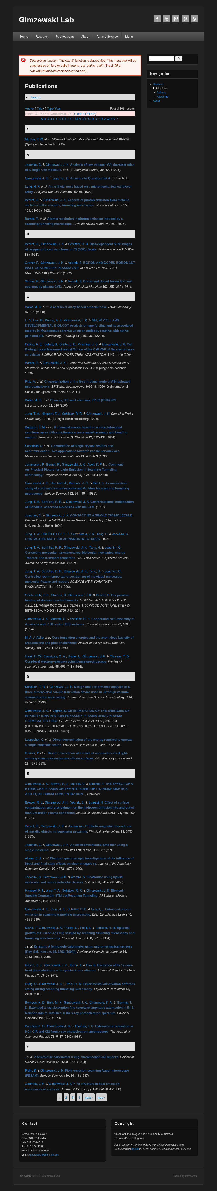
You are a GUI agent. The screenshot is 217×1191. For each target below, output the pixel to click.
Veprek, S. (75, 262)
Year (57, 108)
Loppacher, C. (34, 739)
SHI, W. (97, 320)
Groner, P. (32, 262)
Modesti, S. (58, 618)
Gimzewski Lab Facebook (157, 18)
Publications (65, 36)
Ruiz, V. (30, 381)
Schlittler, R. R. (78, 244)
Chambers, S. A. (101, 1002)
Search (35, 97)
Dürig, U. (31, 983)
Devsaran (191, 1176)
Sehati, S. (51, 344)
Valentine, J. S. (88, 344)
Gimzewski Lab (51, 1176)
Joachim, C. (33, 164)
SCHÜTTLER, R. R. (56, 533)
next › (89, 1097)
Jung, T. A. (32, 413)
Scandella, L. (34, 445)
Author (29, 108)
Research (42, 36)
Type (50, 108)
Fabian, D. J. (33, 965)
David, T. (31, 927)
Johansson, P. (35, 464)
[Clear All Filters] (84, 113)
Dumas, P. (32, 753)
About (85, 36)
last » (101, 1097)
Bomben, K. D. (35, 1002)
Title (39, 108)
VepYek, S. (77, 783)
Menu (129, 36)
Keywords (162, 96)
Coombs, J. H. (35, 1083)
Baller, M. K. (33, 306)
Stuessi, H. (96, 783)
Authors (161, 92)
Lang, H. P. (32, 186)
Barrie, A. (76, 965)
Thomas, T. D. (120, 656)
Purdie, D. (71, 927)
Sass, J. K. (58, 909)
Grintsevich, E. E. (37, 595)
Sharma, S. (59, 595)
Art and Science (107, 36)
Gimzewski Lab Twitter (166, 18)
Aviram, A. (78, 876)
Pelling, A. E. (54, 320)
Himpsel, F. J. (51, 413)
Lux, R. (38, 320)
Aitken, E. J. (33, 858)
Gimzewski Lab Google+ (175, 18)
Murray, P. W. (34, 139)
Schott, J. (97, 909)
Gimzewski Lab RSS (194, 18)
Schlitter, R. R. (77, 909)
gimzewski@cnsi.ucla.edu (44, 1154)
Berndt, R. (32, 200)
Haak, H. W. (33, 656)
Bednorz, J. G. (79, 483)
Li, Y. (28, 320)
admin (135, 1149)
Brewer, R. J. (59, 783)
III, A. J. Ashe (34, 637)
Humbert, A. (58, 483)
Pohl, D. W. (74, 983)
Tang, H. (102, 533)
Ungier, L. (74, 656)
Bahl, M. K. (54, 1002)
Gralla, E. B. (67, 344)
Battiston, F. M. (35, 427)
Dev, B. (91, 965)
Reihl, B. (98, 483)
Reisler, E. (103, 595)
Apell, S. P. (94, 464)
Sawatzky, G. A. (54, 656)
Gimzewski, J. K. (57, 164)
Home (24, 36)
